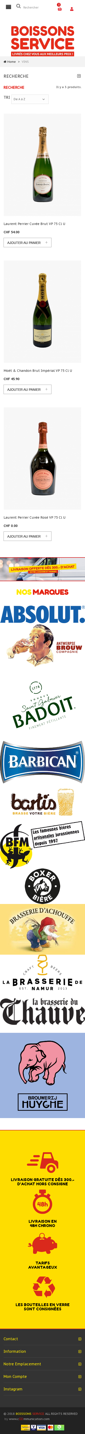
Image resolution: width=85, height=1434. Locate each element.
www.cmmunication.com (29, 1419)
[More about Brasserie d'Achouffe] (42, 929)
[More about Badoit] (42, 705)
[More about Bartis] (42, 802)
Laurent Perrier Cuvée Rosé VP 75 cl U (34, 517)
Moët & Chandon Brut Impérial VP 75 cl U (38, 371)
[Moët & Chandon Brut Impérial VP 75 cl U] (42, 312)
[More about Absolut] (42, 614)
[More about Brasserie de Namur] (42, 972)
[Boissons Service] (42, 41)
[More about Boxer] (42, 886)
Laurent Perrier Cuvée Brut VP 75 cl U (34, 224)
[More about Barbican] (42, 762)
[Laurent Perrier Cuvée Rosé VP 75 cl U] (42, 458)
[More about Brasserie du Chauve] (42, 1011)
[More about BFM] (42, 844)
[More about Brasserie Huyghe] (42, 1075)
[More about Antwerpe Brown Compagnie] (42, 646)
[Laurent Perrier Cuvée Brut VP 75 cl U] (42, 165)
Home (11, 62)
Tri (7, 97)
